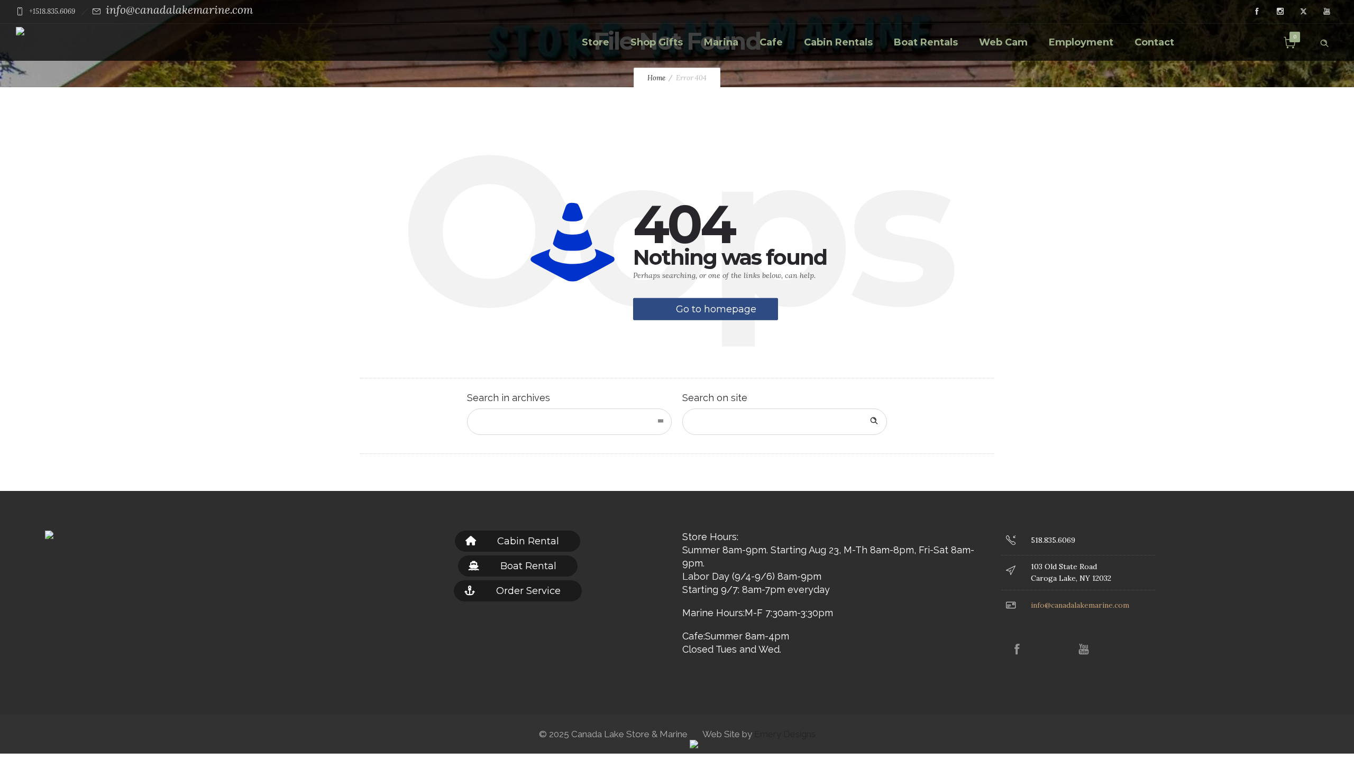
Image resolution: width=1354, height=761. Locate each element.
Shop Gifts (656, 42)
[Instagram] (1280, 11)
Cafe (771, 42)
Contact (1154, 42)
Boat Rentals (926, 42)
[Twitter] (1303, 11)
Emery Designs (784, 734)
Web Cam (1003, 42)
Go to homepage (716, 309)
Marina (721, 42)
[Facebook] (1256, 11)
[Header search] (1324, 41)
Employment (1081, 42)
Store (595, 42)
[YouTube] (1326, 11)
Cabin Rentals (838, 42)
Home (656, 77)
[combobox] (569, 422)
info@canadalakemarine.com (179, 10)
